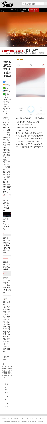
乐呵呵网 (7, 4)
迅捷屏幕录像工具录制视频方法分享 (29, 133)
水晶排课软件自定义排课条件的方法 (29, 138)
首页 (25, 53)
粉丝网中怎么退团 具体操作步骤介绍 (29, 141)
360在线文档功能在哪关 (25, 124)
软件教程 (33, 53)
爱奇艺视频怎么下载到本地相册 (4, 372)
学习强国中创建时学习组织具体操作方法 (32, 147)
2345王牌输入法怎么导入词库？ (28, 122)
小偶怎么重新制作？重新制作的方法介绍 (31, 136)
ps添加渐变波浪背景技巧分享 (27, 127)
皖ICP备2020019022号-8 (19, 418)
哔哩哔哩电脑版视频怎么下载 (10, 370)
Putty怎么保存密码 (23, 130)
